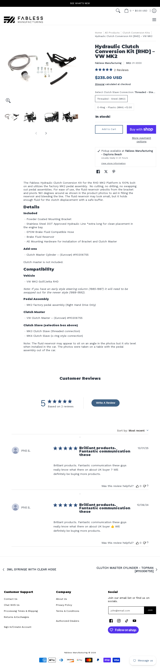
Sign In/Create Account (17, 627)
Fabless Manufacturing (108, 63)
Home (98, 32)
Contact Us (10, 599)
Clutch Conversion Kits (136, 32)
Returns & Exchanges (16, 617)
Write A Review (105, 402)
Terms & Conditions (67, 611)
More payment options (141, 139)
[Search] (118, 11)
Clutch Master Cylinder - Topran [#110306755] (125, 569)
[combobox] (132, 430)
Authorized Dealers (67, 621)
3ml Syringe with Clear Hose (31, 569)
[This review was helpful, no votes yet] (137, 486)
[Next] (75, 68)
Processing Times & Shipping (21, 611)
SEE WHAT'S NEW (80, 3)
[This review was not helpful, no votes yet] (144, 486)
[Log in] (154, 11)
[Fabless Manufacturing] (23, 20)
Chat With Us (12, 605)
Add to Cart (109, 129)
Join (150, 610)
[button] (98, 171)
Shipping (99, 84)
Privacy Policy (64, 605)
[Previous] (6, 68)
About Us (61, 599)
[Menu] (154, 20)
